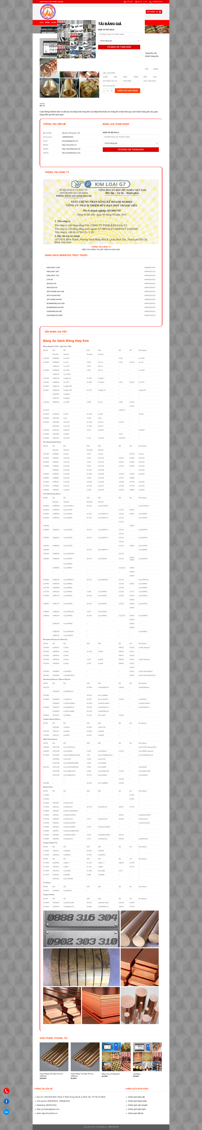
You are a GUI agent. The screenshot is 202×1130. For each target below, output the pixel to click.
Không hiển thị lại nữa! (101, 75)
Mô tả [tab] (42, 106)
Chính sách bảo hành (137, 1109)
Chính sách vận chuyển (138, 1105)
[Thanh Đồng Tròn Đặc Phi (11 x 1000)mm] (85, 1056)
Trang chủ (46, 29)
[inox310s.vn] (51, 12)
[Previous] (39, 1063)
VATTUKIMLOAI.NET (54, 299)
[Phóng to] (42, 95)
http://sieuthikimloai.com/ (71, 153)
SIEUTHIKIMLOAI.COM (55, 291)
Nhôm (53, 22)
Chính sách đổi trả (135, 1113)
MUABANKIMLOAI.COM (56, 303)
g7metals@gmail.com (70, 141)
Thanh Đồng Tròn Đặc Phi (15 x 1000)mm (51, 1075)
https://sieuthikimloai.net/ (71, 149)
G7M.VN (50, 279)
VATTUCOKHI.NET (54, 295)
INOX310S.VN (52, 287)
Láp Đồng (136, 1074)
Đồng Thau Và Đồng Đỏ (111, 1074)
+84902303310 (67, 137)
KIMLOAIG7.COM (53, 267)
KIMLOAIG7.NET (53, 271)
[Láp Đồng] (147, 1056)
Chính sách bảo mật (136, 1097)
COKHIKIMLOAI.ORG (55, 315)
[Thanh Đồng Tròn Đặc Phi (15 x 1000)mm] (54, 1056)
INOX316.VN (51, 283)
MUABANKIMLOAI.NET (55, 307)
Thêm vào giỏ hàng (127, 91)
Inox (41, 22)
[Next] (161, 1063)
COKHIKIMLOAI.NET (54, 311)
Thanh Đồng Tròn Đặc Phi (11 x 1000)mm (82, 1075)
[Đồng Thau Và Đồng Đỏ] (116, 1056)
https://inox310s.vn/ (69, 145)
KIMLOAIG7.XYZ (53, 275)
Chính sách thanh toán (137, 1101)
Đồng (47, 22)
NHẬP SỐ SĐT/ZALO (111, 132)
